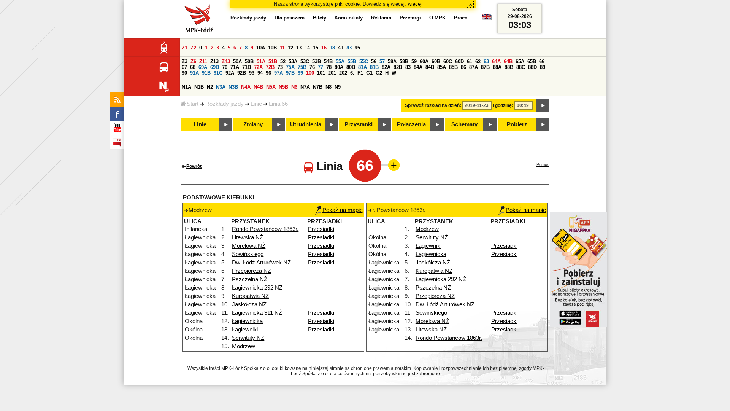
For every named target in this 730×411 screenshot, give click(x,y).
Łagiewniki (245, 330)
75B (302, 67)
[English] (487, 19)
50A (237, 61)
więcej (415, 4)
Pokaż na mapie (342, 210)
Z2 (193, 48)
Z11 (203, 61)
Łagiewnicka (247, 321)
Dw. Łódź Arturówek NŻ (261, 263)
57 (382, 61)
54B (328, 61)
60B (436, 61)
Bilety (319, 18)
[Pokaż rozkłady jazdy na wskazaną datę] (542, 105)
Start (192, 104)
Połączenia (411, 124)
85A (441, 67)
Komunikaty (349, 18)
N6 (294, 87)
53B (316, 61)
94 (260, 73)
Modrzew (243, 346)
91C (218, 73)
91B (206, 73)
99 (300, 73)
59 (414, 61)
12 (290, 48)
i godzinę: (503, 105)
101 (321, 73)
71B (246, 67)
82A (386, 67)
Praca (460, 18)
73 (280, 67)
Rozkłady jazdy (224, 104)
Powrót (194, 166)
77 (320, 67)
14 (307, 48)
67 (184, 67)
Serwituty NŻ (248, 338)
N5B (283, 87)
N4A (246, 87)
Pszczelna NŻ (249, 279)
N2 (210, 87)
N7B (317, 87)
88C (520, 67)
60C (447, 61)
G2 (379, 73)
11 (282, 48)
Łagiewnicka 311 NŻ (257, 313)
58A (392, 61)
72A (258, 67)
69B (214, 67)
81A (362, 67)
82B (398, 67)
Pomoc (542, 164)
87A (473, 67)
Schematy (464, 124)
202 (343, 73)
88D (532, 67)
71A (234, 67)
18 (332, 48)
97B (290, 73)
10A (260, 48)
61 (469, 61)
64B (508, 61)
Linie (256, 104)
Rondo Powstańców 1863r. (265, 229)
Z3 (184, 61)
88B (509, 67)
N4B (258, 87)
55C (363, 61)
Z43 (226, 61)
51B (272, 61)
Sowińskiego (247, 254)
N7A (305, 87)
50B (249, 61)
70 (224, 67)
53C (304, 61)
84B (429, 67)
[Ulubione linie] (391, 165)
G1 (369, 73)
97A (278, 73)
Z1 (184, 48)
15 (315, 48)
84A (418, 67)
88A (497, 67)
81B (374, 67)
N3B (233, 87)
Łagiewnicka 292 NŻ (257, 288)
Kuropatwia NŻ (250, 296)
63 (486, 61)
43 (349, 48)
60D (459, 61)
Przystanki (358, 124)
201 (332, 73)
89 (542, 67)
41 (340, 48)
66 (541, 61)
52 (283, 61)
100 (310, 73)
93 (251, 73)
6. (352, 73)
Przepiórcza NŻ (251, 271)
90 (184, 73)
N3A (220, 87)
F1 (360, 73)
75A (290, 67)
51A (261, 61)
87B (485, 67)
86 (463, 67)
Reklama (381, 18)
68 (192, 67)
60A (424, 61)
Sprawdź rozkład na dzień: (433, 105)
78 (329, 67)
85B (453, 67)
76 (312, 67)
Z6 (193, 61)
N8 (328, 87)
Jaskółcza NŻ (249, 304)
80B (350, 67)
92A (229, 73)
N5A (271, 87)
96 (268, 73)
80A (339, 67)
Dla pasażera (290, 18)
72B (270, 67)
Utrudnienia (305, 124)
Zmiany (253, 124)
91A (194, 73)
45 (357, 48)
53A (293, 61)
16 (324, 48)
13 (299, 48)
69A (202, 67)
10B (272, 48)
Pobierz (517, 124)
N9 (338, 87)
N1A (186, 87)
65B (531, 61)
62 (478, 61)
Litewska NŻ (247, 237)
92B (241, 73)
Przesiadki (321, 229)
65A (520, 61)
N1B (199, 87)
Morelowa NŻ (248, 246)
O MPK (437, 18)
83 (408, 67)
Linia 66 (278, 104)
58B (404, 61)
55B (352, 61)
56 (373, 61)
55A (340, 61)
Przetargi (410, 18)
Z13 (214, 61)
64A (496, 61)
